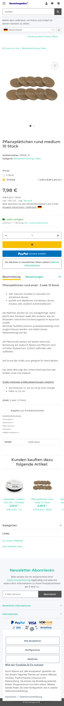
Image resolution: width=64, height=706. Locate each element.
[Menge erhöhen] (58, 235)
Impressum (10, 696)
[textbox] (28, 30)
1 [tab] (30, 126)
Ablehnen (32, 659)
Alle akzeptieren (32, 640)
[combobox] (28, 30)
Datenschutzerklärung (31, 696)
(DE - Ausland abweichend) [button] (36, 223)
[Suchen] (58, 11)
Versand (28, 200)
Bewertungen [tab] (34, 276)
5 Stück (10, 175)
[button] (46, 3)
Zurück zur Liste (12, 48)
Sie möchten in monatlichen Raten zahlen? (32, 264)
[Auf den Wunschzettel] (55, 65)
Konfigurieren (32, 650)
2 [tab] (33, 126)
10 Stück (34, 179)
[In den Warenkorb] (4, 58)
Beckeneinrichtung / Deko (27, 158)
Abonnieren (50, 594)
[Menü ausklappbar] (4, 2)
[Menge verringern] (6, 235)
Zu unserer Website (12, 540)
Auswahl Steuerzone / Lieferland (19, 207)
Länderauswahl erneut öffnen (42, 36)
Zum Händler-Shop (12, 546)
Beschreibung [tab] (11, 276)
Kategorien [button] (9, 525)
